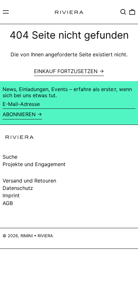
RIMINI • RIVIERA (37, 235)
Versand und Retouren (29, 180)
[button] (123, 12)
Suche (10, 157)
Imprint (11, 195)
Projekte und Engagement (34, 164)
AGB (8, 203)
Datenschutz (18, 188)
